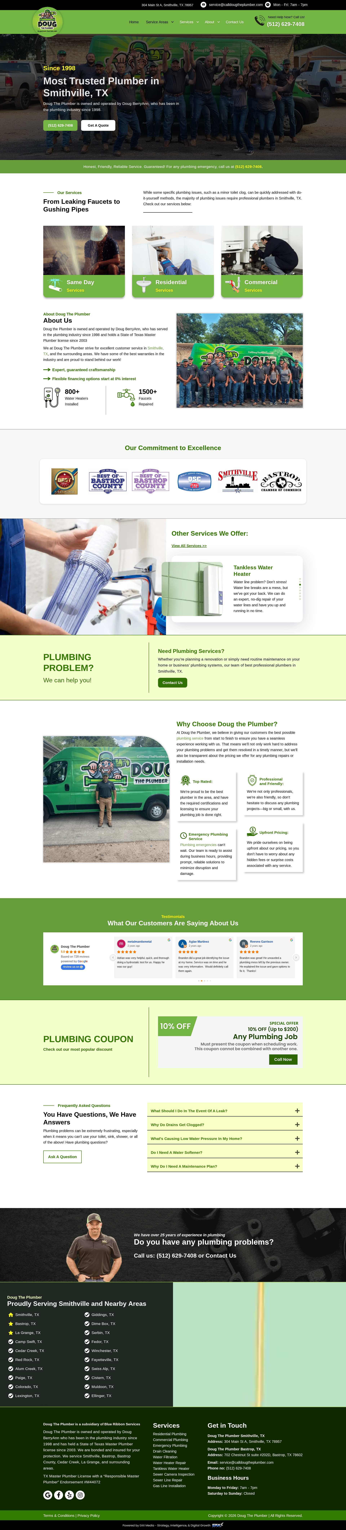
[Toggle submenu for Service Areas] (172, 22)
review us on (71, 966)
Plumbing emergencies (198, 845)
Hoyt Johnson (198, 941)
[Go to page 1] (200, 980)
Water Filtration (165, 1457)
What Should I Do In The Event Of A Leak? (189, 1111)
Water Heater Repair (169, 1463)
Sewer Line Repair (167, 1480)
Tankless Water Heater (171, 1469)
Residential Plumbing (169, 1434)
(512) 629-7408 (248, 166)
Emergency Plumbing (170, 1445)
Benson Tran (136, 941)
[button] (191, 545)
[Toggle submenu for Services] (198, 22)
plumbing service (190, 738)
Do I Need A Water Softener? (176, 1152)
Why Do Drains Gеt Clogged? (177, 1125)
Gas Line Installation (169, 1486)
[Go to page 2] (203, 980)
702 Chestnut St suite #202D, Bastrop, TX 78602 (263, 1455)
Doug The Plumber (75, 946)
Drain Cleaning (164, 1451)
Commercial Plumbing (170, 1440)
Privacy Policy (88, 1516)
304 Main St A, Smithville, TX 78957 (167, 5)
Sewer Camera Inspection (173, 1474)
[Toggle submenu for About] (218, 22)
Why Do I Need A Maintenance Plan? (184, 1166)
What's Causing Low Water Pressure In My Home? (196, 1139)
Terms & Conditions (58, 1516)
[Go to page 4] (209, 980)
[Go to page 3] (206, 981)
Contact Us (221, 1255)
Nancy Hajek (258, 941)
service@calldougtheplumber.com (236, 5)
